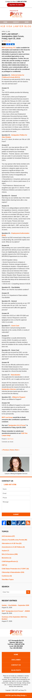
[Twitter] (8, 523)
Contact (16, 22)
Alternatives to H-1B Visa (11, 543)
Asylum (5, 550)
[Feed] (28, 523)
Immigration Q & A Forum (17, 425)
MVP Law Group (7, 417)
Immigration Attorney (9, 389)
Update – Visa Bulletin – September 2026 (15, 605)
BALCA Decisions (10, 554)
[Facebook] (4, 523)
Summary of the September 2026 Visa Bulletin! (14, 618)
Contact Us (16, 665)
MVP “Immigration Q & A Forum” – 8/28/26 (16, 611)
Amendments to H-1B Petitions (13, 547)
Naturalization (15, 375)
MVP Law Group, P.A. (9, 47)
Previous (5, 450)
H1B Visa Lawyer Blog (16, 14)
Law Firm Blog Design (15, 695)
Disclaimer (16, 660)
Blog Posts (16, 670)
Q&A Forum (10, 439)
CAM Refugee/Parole (10, 561)
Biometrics (6, 558)
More (27, 22)
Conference (7, 576)
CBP (4, 565)
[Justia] (18, 523)
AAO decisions (8, 536)
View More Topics (8, 579)
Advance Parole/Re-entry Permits (14, 540)
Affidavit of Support (18, 397)
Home (5, 22)
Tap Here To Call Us (16, 4)
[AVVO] (23, 523)
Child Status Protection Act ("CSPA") (15, 568)
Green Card (15, 325)
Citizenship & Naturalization (13, 572)
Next (17, 450)
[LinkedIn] (13, 523)
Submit (16, 514)
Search (28, 592)
